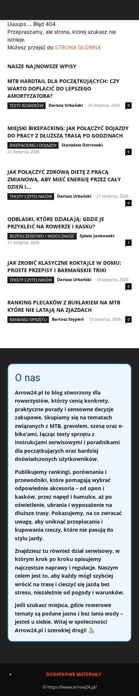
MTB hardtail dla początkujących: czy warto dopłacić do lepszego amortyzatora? (63, 88)
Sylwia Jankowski (97, 235)
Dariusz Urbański (66, 105)
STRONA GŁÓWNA (78, 47)
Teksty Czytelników (31, 196)
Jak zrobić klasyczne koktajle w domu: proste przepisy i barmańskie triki (64, 266)
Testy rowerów (26, 105)
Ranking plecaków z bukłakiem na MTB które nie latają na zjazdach (63, 306)
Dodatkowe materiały (73, 674)
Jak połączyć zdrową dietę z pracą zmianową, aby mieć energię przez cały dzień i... (64, 179)
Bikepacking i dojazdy (33, 145)
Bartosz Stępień (68, 319)
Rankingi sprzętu (28, 319)
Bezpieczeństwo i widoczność (42, 236)
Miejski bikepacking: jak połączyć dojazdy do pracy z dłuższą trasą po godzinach (68, 132)
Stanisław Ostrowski (82, 145)
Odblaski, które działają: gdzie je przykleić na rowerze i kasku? (55, 222)
